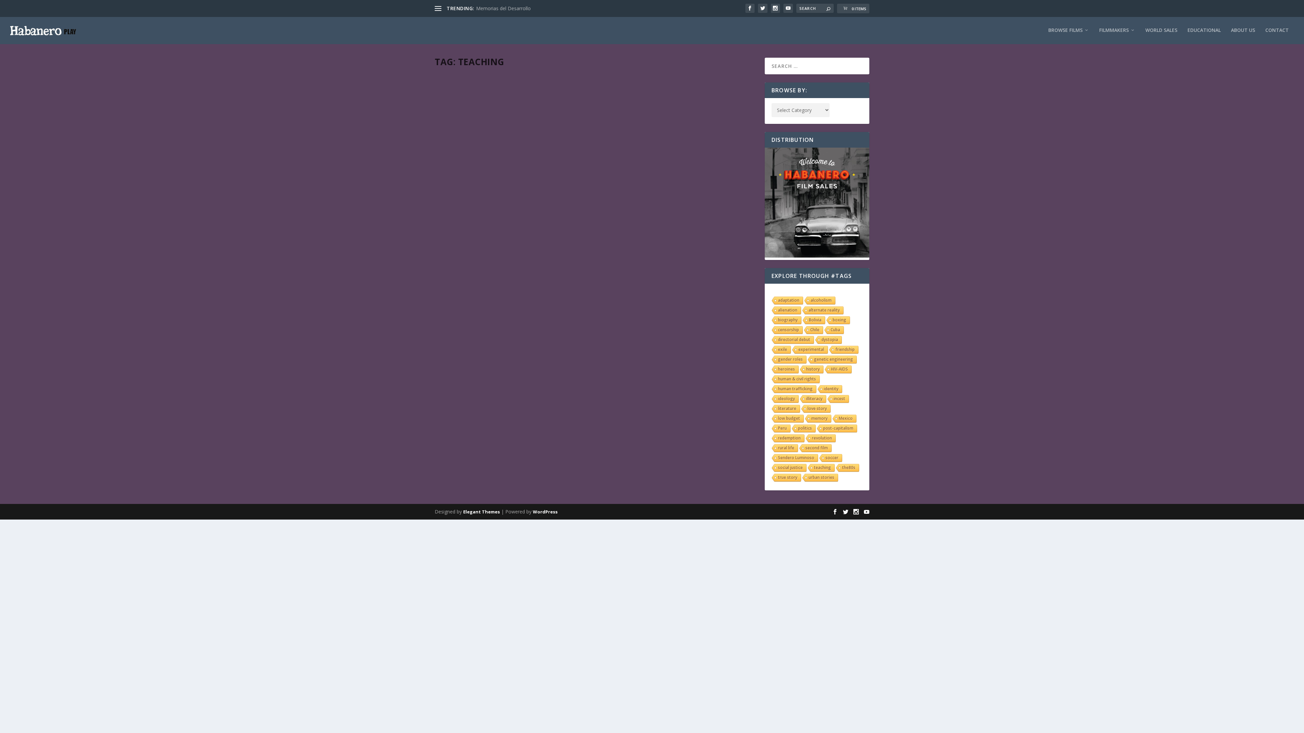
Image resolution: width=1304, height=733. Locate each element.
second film (816, 448)
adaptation (788, 300)
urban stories (821, 477)
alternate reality (824, 310)
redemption (789, 438)
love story (817, 408)
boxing (839, 320)
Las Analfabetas (467, 82)
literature (787, 408)
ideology (786, 398)
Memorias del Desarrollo (503, 8)
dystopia (829, 339)
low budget (789, 418)
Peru (782, 428)
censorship (788, 330)
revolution (822, 438)
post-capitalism (838, 428)
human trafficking (795, 389)
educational (1204, 30)
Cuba (835, 330)
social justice (790, 467)
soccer (832, 458)
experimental (811, 349)
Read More (459, 119)
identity (831, 389)
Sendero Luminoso (796, 458)
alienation (787, 310)
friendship (845, 349)
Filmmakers (1114, 30)
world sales (1161, 30)
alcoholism (821, 300)
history (813, 369)
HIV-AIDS (839, 369)
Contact (1277, 30)
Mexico (846, 418)
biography (788, 320)
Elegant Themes (481, 512)
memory (819, 418)
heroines (786, 369)
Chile (814, 330)
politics (805, 428)
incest (839, 398)
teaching (822, 467)
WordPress (545, 512)
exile (782, 349)
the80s (848, 467)
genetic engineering (833, 359)
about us (1243, 30)
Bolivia (815, 320)
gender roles (790, 359)
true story (787, 477)
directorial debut (794, 339)
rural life (786, 448)
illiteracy (814, 398)
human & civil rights (797, 379)
